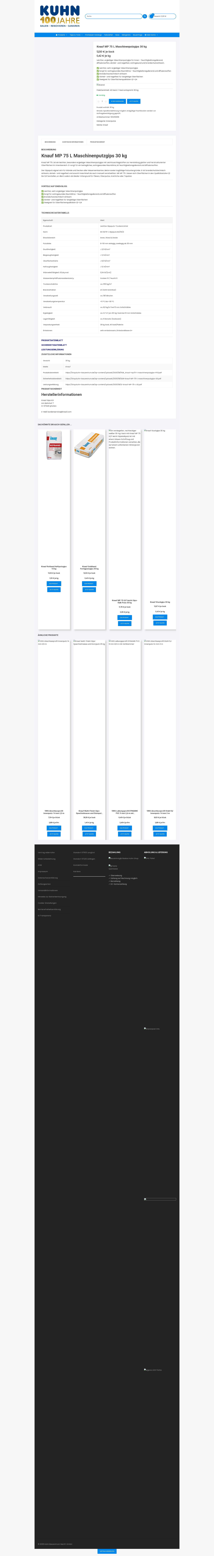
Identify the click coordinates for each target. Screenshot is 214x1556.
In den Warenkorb (117, 101)
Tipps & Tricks (75, 35)
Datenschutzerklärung (48, 878)
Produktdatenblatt (52, 340)
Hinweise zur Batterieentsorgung (52, 896)
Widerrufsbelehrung (46, 859)
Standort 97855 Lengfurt (84, 852)
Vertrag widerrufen (46, 852)
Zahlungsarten (44, 884)
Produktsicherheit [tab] (97, 142)
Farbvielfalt (108, 35)
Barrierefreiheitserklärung (49, 909)
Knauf (105, 125)
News (117, 35)
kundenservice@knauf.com (59, 412)
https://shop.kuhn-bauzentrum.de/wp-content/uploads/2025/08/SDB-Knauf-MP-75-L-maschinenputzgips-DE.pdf (113, 378)
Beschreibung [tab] (50, 142)
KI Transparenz (44, 915)
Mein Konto (151, 35)
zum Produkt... (54, 584)
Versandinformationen (48, 890)
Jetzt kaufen (133, 101)
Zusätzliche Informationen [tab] (72, 142)
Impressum (43, 871)
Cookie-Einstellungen (47, 903)
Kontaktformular (80, 865)
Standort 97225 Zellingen (84, 859)
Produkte (61, 35)
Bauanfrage (137, 35)
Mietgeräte (126, 35)
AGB (40, 865)
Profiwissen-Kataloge (93, 35)
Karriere (76, 871)
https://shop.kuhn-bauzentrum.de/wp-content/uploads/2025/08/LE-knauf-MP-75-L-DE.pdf (104, 384)
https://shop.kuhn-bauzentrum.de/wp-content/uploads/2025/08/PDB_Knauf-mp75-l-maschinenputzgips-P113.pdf (114, 372)
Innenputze (111, 121)
